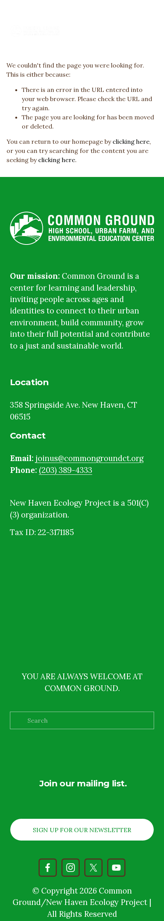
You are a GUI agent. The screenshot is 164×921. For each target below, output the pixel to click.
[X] (93, 867)
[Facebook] (48, 867)
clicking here (131, 141)
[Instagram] (70, 867)
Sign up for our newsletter (82, 830)
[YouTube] (116, 867)
